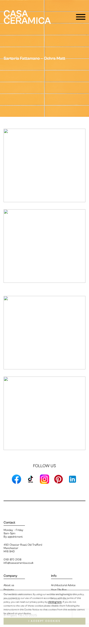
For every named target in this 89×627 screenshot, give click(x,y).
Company (10, 576)
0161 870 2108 (12, 559)
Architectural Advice (63, 585)
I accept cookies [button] (44, 621)
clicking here (55, 602)
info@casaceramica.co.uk (18, 562)
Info (53, 576)
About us (9, 585)
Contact (9, 522)
